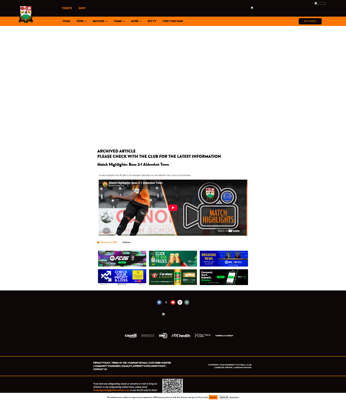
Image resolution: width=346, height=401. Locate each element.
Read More (234, 397)
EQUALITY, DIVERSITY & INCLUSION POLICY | (144, 366)
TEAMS (118, 21)
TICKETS (67, 8)
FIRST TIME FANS (173, 21)
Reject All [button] (224, 397)
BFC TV (152, 21)
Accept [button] (213, 397)
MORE (134, 21)
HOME (66, 21)
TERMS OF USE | (119, 362)
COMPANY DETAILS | (138, 362)
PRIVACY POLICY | (102, 362)
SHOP (82, 8)
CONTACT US (100, 369)
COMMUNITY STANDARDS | (107, 366)
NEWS (80, 21)
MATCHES (98, 21)
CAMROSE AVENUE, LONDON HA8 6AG (232, 367)
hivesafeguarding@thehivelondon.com (111, 390)
